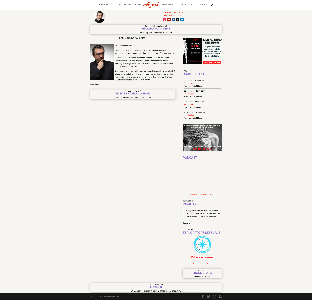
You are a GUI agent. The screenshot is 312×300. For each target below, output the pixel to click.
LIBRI (165, 15)
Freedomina (189, 94)
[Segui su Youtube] (169, 19)
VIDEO (171, 15)
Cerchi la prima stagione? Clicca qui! (202, 194)
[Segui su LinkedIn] (182, 19)
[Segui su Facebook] (173, 19)
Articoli (128, 5)
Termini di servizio (111, 296)
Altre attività (169, 5)
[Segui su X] (177, 19)
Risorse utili (187, 5)
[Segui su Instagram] (164, 19)
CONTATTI (180, 15)
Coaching (103, 5)
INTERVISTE (178, 12)
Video (138, 5)
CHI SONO (167, 12)
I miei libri (116, 5)
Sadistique (188, 83)
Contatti (203, 5)
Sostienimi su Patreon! (202, 263)
